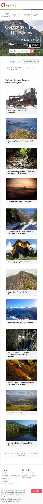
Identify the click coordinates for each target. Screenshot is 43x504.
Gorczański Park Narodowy (21, 30)
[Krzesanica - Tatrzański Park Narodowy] (21, 279)
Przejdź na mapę (30, 39)
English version (7, 484)
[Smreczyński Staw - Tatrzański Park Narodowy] (21, 430)
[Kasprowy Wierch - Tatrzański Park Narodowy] (21, 128)
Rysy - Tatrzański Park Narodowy (20, 201)
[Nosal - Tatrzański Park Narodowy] (21, 309)
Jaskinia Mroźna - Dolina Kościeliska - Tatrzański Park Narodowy (21, 383)
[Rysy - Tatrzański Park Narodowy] (21, 189)
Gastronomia (17, 15)
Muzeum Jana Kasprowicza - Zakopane (18, 112)
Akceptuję (36, 491)
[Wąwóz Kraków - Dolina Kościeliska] (21, 158)
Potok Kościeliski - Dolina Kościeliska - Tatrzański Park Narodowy (21, 232)
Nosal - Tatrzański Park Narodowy (20, 322)
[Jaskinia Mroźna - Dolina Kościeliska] (21, 370)
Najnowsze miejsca (28, 473)
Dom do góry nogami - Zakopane (20, 262)
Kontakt (5, 481)
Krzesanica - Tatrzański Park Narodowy (18, 293)
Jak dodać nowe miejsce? (11, 476)
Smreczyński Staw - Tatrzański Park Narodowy (20, 444)
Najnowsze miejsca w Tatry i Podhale (29, 477)
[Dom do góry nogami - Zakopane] (21, 249)
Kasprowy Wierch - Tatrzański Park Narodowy (20, 142)
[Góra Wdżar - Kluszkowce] (21, 400)
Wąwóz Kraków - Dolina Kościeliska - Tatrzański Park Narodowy (21, 172)
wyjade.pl (12, 5)
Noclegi (27, 15)
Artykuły (5, 473)
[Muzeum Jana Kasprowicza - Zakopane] (21, 98)
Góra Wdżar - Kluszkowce (17, 413)
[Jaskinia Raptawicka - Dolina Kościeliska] (21, 340)
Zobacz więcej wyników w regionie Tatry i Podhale (21, 454)
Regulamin (6, 478)
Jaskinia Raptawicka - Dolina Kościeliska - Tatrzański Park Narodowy (18, 354)
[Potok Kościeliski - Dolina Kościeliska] (21, 219)
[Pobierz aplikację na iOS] (34, 45)
